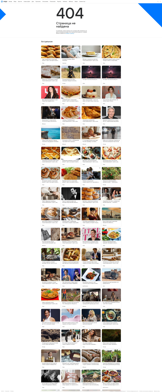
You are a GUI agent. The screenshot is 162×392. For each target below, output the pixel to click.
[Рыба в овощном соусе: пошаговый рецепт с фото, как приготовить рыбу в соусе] (50, 298)
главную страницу (70, 33)
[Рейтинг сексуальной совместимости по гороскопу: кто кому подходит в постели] (91, 176)
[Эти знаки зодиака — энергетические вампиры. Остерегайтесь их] (91, 338)
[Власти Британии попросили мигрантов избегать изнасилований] (111, 217)
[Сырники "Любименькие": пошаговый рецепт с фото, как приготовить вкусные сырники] (70, 115)
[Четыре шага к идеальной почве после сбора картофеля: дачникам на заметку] (50, 338)
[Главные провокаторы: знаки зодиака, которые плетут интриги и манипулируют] (91, 257)
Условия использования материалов (146, 391)
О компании (7, 391)
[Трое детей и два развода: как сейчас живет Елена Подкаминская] (111, 95)
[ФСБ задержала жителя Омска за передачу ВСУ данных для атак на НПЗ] (91, 298)
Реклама (12, 391)
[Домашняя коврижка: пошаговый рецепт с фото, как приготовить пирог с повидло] (70, 156)
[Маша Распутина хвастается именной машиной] (91, 318)
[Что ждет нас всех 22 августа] (91, 75)
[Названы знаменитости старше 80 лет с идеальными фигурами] (111, 115)
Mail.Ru (2, 391)
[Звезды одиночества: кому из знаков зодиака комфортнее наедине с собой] (50, 358)
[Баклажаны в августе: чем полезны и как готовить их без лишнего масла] (91, 277)
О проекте (112, 391)
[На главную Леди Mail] (5, 1)
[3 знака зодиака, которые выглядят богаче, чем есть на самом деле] (50, 257)
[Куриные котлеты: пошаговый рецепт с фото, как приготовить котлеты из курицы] (70, 176)
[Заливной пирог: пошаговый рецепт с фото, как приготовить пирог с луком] (70, 95)
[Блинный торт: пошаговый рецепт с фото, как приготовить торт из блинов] (70, 358)
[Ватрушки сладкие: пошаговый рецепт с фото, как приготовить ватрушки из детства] (50, 176)
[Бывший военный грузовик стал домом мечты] (111, 277)
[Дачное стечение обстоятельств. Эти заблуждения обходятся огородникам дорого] (70, 298)
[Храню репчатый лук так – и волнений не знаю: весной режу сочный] (91, 379)
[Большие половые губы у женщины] (70, 54)
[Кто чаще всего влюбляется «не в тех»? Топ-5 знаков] (111, 298)
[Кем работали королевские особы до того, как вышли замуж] (50, 318)
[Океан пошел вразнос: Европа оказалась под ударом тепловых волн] (50, 135)
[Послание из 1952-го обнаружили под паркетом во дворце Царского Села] (70, 135)
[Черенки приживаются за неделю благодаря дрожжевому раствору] (111, 358)
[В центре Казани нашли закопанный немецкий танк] (50, 237)
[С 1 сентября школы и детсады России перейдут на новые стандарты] (91, 135)
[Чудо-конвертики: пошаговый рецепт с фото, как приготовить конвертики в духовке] (50, 54)
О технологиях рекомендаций (120, 391)
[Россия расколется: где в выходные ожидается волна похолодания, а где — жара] (70, 75)
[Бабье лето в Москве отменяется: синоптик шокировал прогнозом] (111, 135)
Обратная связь (157, 391)
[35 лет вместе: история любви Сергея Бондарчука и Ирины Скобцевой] (50, 379)
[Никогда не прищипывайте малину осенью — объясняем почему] (111, 176)
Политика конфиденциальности (132, 391)
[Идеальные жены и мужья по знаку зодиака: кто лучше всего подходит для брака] (70, 379)
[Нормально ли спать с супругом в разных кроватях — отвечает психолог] (111, 196)
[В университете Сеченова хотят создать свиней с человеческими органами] (91, 358)
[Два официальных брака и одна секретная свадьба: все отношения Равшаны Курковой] (50, 95)
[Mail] (2, 1)
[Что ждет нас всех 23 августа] (111, 75)
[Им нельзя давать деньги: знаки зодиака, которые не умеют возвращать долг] (70, 318)
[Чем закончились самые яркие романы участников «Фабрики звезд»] (70, 277)
